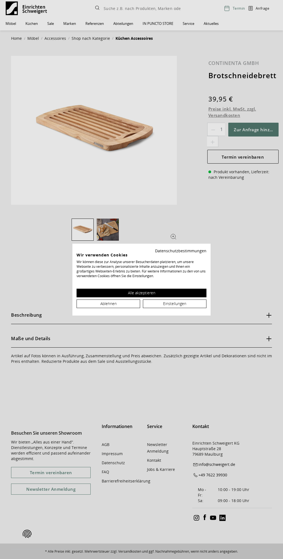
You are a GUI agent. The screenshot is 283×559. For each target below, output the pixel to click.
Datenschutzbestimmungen (180, 250)
